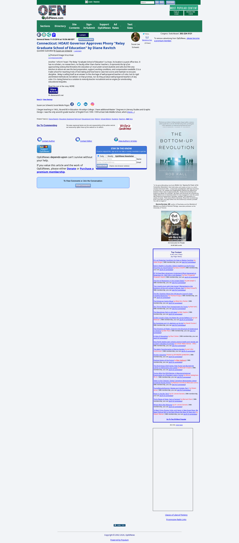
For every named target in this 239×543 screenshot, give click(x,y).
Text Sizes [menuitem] (130, 26)
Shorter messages (160, 355)
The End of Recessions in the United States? (169, 281)
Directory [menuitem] (60, 26)
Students (115, 119)
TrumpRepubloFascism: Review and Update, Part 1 (171, 388)
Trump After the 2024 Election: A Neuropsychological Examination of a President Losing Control (172, 374)
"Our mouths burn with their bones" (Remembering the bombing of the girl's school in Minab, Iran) (173, 287)
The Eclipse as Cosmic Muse (163, 301)
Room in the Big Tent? (161, 394)
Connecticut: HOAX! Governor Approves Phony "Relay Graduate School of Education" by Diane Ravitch (81, 45)
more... (131, 112)
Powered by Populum (119, 540)
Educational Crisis (88, 119)
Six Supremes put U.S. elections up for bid (168, 323)
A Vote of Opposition (161, 336)
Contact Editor (86, 141)
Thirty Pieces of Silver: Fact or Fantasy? (167, 399)
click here (179, 425)
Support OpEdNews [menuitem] (103, 26)
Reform (97, 119)
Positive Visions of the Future (164, 360)
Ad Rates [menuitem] (115, 26)
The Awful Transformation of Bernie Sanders (169, 349)
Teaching (122, 119)
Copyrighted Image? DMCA (55, 58)
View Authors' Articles (127, 141)
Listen (83, 34)
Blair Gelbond (181, 360)
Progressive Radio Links (176, 519)
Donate (71, 168)
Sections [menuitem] (45, 26)
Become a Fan (147, 40)
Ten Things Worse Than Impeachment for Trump (171, 307)
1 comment (77, 51)
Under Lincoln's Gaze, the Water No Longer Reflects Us (173, 318)
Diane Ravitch (53, 119)
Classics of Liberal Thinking (176, 515)
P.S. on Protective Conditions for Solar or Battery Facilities (173, 260)
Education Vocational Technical (70, 119)
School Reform (106, 119)
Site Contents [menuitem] (74, 26)
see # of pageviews (188, 262)
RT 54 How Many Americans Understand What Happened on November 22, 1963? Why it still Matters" (175, 274)
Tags (129, 119)
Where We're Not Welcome (163, 405)
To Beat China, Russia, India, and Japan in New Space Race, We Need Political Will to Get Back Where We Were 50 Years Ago (176, 411)
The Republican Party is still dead (165, 312)
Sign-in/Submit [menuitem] (88, 26)
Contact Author (48, 141)
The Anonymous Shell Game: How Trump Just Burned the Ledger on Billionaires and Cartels (174, 367)
